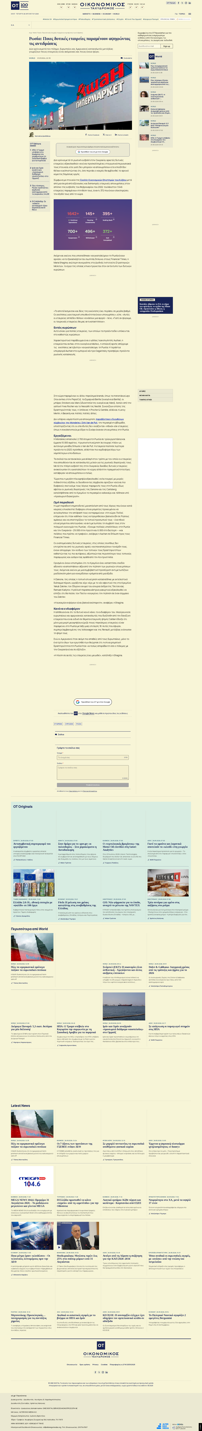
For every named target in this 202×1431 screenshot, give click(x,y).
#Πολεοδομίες (84, 19)
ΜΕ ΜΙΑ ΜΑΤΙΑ (144, 395)
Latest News (20, 1105)
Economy (107, 14)
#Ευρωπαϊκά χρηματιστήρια (65, 19)
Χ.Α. (12, 25)
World (116, 14)
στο (86, 713)
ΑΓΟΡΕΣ (142, 391)
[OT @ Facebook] (178, 3)
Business (96, 14)
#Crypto (119, 19)
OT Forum (171, 3)
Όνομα (59, 753)
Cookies (104, 1364)
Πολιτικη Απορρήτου (90, 791)
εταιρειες (58, 724)
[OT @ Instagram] (186, 3)
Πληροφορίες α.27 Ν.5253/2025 (122, 1364)
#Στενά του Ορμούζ (133, 19)
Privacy (95, 1364)
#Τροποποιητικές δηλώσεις (103, 19)
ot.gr (30, 33)
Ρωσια (78, 724)
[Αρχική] (20, 5)
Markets (86, 14)
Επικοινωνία (72, 1364)
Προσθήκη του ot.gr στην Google (94, 152)
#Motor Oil (47, 19)
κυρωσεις (69, 724)
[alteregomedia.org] (163, 1428)
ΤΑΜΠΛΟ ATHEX (145, 400)
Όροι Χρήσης (73, 791)
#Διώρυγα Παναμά (151, 19)
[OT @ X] (182, 3)
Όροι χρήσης (84, 1364)
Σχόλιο (59, 763)
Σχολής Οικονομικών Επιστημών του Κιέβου (103, 180)
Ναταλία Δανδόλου (42, 136)
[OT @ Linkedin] (189, 3)
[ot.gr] (102, 8)
